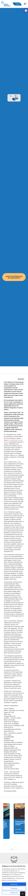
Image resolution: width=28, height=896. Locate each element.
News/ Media (16, 806)
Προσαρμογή (14, 888)
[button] (26, 11)
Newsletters (19, 805)
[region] (14, 880)
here (14, 779)
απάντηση (11, 440)
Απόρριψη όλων (14, 892)
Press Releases (13, 805)
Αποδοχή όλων (14, 884)
